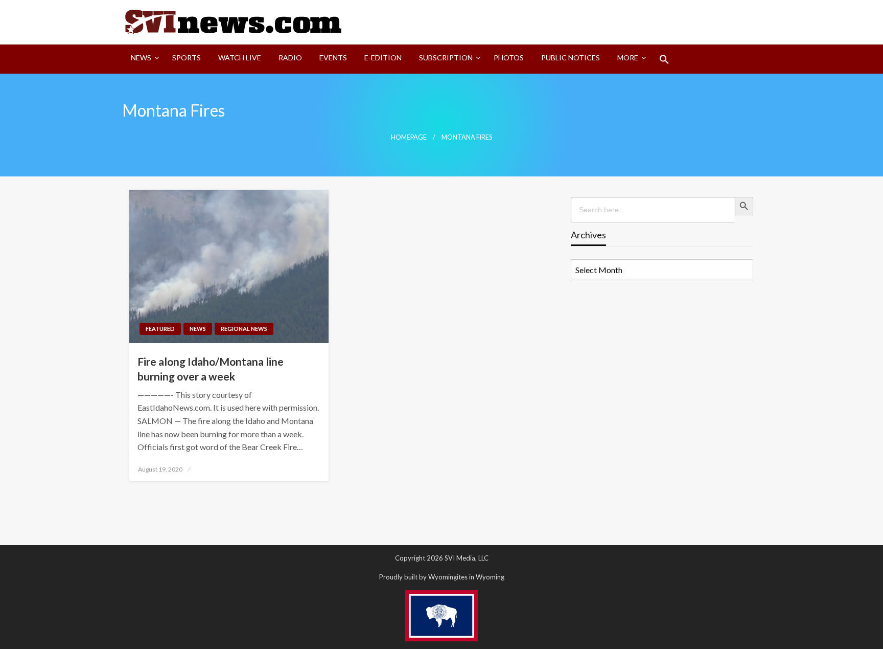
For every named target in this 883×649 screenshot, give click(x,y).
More (627, 57)
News (141, 57)
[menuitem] (143, 59)
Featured (160, 328)
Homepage (409, 137)
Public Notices (570, 57)
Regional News (244, 328)
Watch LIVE (239, 57)
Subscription (446, 57)
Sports (186, 57)
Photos (509, 57)
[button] (664, 59)
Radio (290, 57)
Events (333, 57)
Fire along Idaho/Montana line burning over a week (210, 369)
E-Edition (383, 57)
